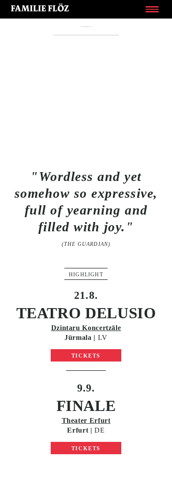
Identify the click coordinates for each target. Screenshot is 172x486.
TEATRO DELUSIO (86, 313)
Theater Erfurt (86, 420)
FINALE (86, 405)
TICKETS (86, 356)
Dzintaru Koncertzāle (86, 328)
